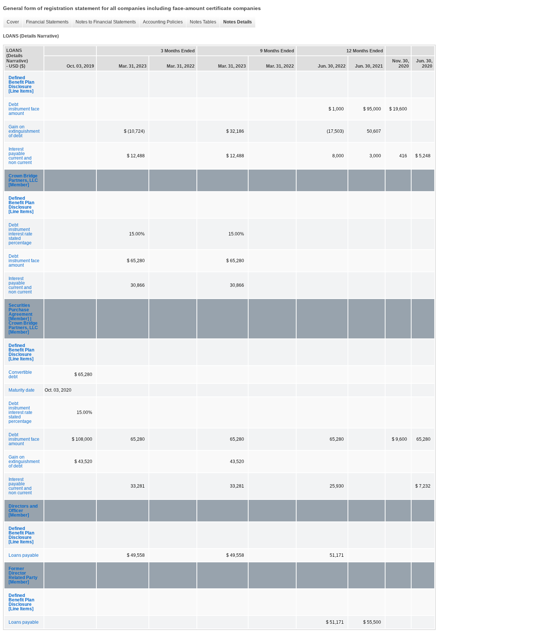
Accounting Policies (161, 22)
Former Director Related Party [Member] (23, 575)
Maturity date (22, 390)
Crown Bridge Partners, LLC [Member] (23, 180)
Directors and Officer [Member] (23, 510)
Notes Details (236, 22)
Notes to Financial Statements (104, 22)
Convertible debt (20, 374)
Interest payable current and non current (20, 156)
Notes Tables (201, 22)
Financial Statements (45, 22)
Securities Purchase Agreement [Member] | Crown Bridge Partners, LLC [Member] (23, 318)
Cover (11, 22)
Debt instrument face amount (24, 109)
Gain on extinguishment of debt (24, 131)
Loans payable (24, 555)
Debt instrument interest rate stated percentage (20, 234)
